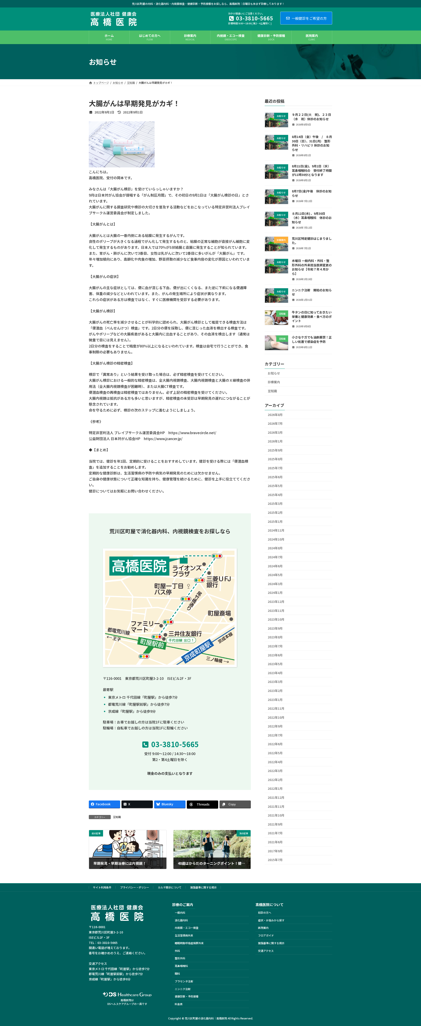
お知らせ (274, 373)
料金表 (179, 1004)
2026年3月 (275, 432)
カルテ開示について (170, 887)
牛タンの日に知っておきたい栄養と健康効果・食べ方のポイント (312, 316)
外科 (177, 951)
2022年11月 (276, 708)
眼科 (177, 973)
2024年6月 (275, 566)
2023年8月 (275, 637)
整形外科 (180, 958)
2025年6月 (275, 477)
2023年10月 (276, 619)
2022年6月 (275, 744)
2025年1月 (275, 521)
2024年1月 (275, 592)
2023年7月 (275, 646)
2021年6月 (275, 842)
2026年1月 (275, 441)
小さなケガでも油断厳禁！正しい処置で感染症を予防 (312, 339)
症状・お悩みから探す (271, 920)
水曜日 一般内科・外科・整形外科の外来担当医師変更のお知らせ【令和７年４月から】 (312, 267)
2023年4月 (275, 673)
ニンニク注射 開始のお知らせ (312, 292)
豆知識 (117, 817)
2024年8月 (275, 548)
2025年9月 (275, 450)
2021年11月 (276, 806)
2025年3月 (275, 503)
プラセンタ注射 (184, 981)
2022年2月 (275, 779)
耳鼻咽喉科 (181, 966)
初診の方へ (264, 912)
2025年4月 (275, 494)
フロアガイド (266, 935)
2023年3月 (275, 681)
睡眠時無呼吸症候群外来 (189, 943)
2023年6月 (275, 655)
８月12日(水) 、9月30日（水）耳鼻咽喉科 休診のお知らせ (312, 217)
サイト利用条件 (102, 887)
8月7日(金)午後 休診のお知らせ (312, 193)
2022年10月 (276, 717)
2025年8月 (275, 459)
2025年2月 (275, 512)
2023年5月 (275, 664)
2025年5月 (275, 485)
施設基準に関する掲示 (203, 887)
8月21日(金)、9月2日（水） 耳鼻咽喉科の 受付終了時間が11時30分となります (312, 170)
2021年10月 (276, 815)
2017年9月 (275, 851)
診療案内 (274, 382)
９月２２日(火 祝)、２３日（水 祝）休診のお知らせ (311, 116)
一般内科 (180, 912)
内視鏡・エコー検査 (186, 928)
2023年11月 (276, 610)
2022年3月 (275, 770)
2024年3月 (275, 584)
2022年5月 (275, 753)
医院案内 (263, 928)
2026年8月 (275, 414)
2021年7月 (275, 833)
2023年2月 (275, 690)
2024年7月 (275, 557)
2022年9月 (275, 726)
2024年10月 (276, 539)
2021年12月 (276, 797)
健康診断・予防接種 (186, 996)
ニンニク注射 (183, 989)
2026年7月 (275, 423)
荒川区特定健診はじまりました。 (312, 240)
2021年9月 (275, 824)
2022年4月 (275, 762)
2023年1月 (275, 699)
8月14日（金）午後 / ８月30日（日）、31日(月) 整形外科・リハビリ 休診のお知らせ (312, 143)
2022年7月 (275, 735)
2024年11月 (276, 530)
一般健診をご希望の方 (309, 18)
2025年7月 (275, 468)
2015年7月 (275, 860)
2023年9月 (275, 628)
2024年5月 (275, 575)
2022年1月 (275, 788)
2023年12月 (276, 601)
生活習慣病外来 (184, 935)
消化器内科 (181, 920)
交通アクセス (266, 951)
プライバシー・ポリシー (134, 887)
